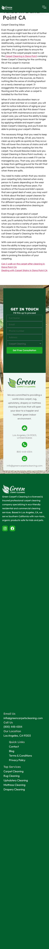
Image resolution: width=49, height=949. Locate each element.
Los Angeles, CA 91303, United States (25, 436)
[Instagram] (5, 528)
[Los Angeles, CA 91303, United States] (24, 428)
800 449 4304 (24, 451)
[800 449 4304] (24, 444)
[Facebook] (12, 528)
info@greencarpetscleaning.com (24, 465)
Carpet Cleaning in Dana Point (21, 56)
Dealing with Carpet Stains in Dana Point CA (24, 270)
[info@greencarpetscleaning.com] (24, 458)
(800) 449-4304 (13, 726)
